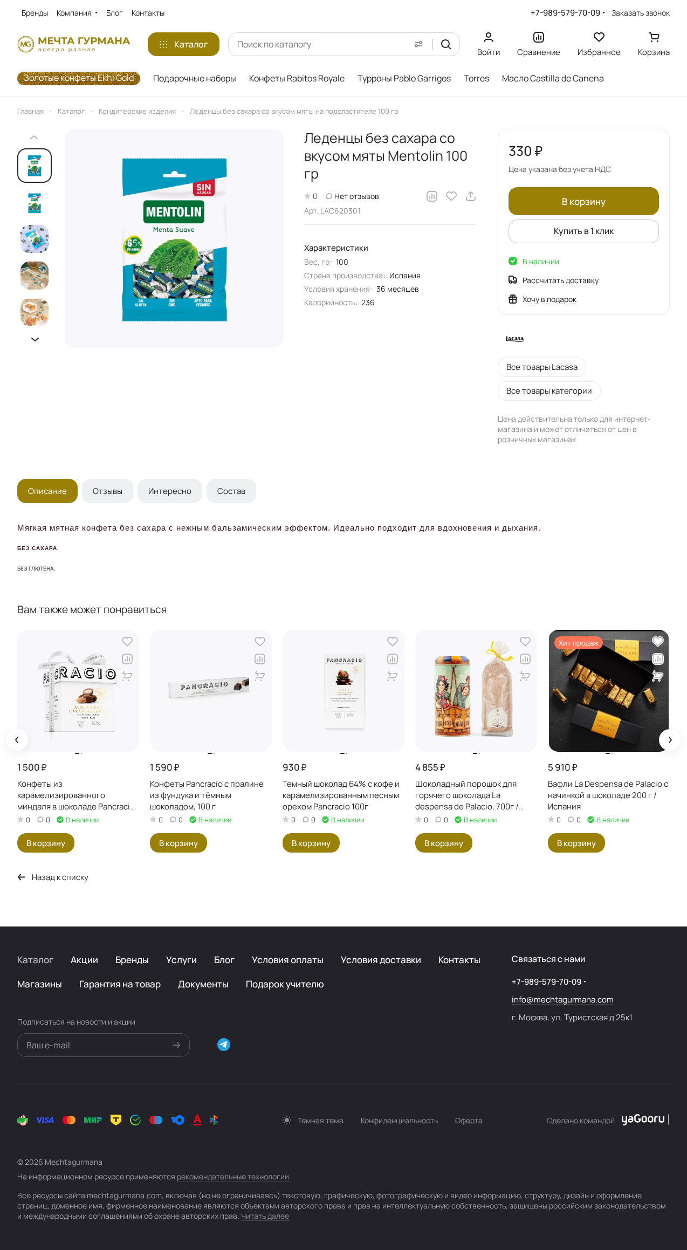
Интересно (169, 491)
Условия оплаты (288, 959)
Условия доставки (381, 959)
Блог (224, 959)
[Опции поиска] (418, 44)
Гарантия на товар (120, 984)
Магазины (39, 984)
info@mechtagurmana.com (563, 999)
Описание (47, 491)
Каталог (35, 959)
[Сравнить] (432, 196)
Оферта (469, 1120)
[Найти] (445, 44)
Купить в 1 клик (584, 231)
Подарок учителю (285, 984)
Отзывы (107, 491)
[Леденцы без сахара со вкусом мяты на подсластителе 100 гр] (174, 238)
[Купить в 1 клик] (127, 676)
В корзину (584, 201)
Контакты (459, 959)
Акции (84, 959)
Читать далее (265, 1216)
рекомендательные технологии (233, 1176)
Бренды (132, 959)
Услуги (181, 959)
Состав (231, 491)
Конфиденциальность (399, 1120)
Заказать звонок (641, 13)
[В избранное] (451, 196)
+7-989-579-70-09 (565, 12)
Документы (203, 984)
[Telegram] (223, 1044)
